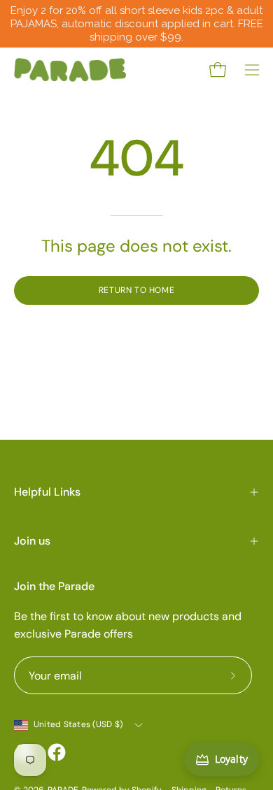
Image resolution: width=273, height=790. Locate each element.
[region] (136, 24)
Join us (32, 540)
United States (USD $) (78, 724)
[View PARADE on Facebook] (56, 752)
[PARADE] (70, 70)
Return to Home (136, 290)
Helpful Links (47, 491)
